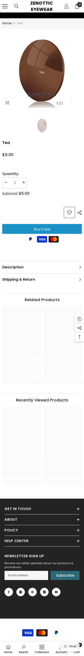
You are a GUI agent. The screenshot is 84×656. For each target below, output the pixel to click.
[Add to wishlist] (69, 212)
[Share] (78, 212)
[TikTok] (44, 592)
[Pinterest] (32, 592)
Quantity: (10, 173)
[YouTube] (56, 592)
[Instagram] (20, 592)
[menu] (5, 6)
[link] (3, 15)
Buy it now (42, 229)
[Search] (16, 6)
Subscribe (65, 575)
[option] (42, 68)
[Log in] (66, 6)
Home (7, 23)
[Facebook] (8, 592)
